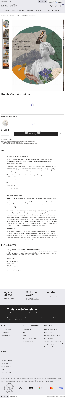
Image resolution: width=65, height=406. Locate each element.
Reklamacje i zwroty (28, 341)
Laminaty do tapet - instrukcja (52, 335)
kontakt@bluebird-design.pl (29, 141)
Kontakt (3, 355)
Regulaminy (4, 357)
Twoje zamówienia (6, 329)
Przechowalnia (5, 332)
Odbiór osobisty (27, 335)
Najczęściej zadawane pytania (52, 346)
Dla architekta (4, 1)
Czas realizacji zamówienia (30, 338)
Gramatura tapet (48, 332)
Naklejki (12, 15)
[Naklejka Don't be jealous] (5, 123)
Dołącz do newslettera (8, 314)
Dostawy (25, 332)
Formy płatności (27, 329)
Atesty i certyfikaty (6, 372)
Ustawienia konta (5, 335)
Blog (10, 1)
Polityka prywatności (6, 363)
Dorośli (17, 15)
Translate (60, 2)
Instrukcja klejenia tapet (50, 329)
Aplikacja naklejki (48, 338)
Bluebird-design (4, 15)
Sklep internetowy (55, 396)
